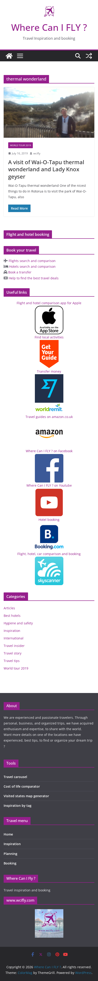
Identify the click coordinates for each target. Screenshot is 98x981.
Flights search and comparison (32, 261)
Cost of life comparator (22, 786)
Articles (9, 608)
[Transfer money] (49, 405)
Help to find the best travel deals (33, 278)
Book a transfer (19, 272)
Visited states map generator (26, 796)
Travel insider (14, 646)
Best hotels (12, 615)
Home (8, 834)
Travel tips (12, 661)
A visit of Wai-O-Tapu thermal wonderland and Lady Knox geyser (46, 169)
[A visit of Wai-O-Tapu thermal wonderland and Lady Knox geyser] (49, 112)
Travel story (12, 653)
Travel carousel (15, 777)
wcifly (36, 153)
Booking (10, 863)
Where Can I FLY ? (49, 27)
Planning (10, 853)
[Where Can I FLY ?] (9, 55)
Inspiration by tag (17, 805)
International (13, 638)
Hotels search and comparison (32, 266)
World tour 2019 (20, 145)
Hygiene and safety (18, 623)
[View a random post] (88, 55)
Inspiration (12, 630)
